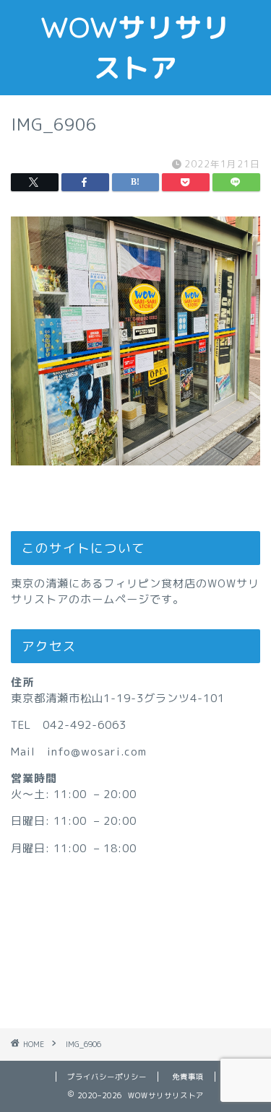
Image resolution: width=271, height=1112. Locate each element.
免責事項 (188, 1077)
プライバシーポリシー (107, 1077)
